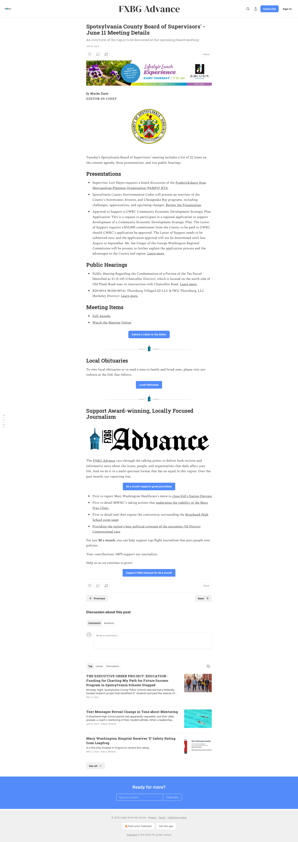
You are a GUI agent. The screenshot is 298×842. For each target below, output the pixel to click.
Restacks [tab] (109, 623)
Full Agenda (101, 316)
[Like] (89, 54)
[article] (149, 688)
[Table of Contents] (3, 421)
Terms (162, 817)
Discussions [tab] (112, 666)
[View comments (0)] (98, 54)
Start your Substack (140, 826)
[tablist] (101, 623)
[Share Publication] (255, 8)
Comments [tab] (94, 623)
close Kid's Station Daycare (192, 496)
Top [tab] (90, 666)
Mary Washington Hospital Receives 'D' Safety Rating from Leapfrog (131, 740)
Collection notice (177, 817)
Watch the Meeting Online (111, 322)
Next (201, 598)
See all (93, 766)
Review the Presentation (183, 205)
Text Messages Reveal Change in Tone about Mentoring (132, 711)
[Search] (248, 8)
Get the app (166, 826)
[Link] (81, 174)
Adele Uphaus (108, 724)
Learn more (155, 253)
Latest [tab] (99, 666)
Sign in (287, 9)
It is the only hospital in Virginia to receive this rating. (118, 747)
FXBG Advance (104, 460)
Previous (99, 598)
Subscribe (269, 9)
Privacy (152, 817)
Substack (132, 834)
